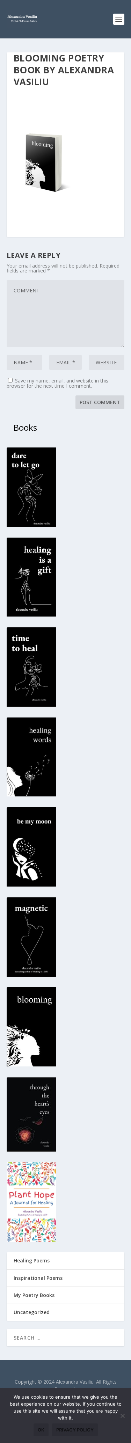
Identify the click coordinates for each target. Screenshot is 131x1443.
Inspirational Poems (38, 1278)
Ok (41, 1430)
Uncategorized (32, 1312)
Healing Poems (32, 1260)
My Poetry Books (34, 1295)
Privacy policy (75, 1430)
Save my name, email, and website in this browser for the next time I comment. (57, 383)
